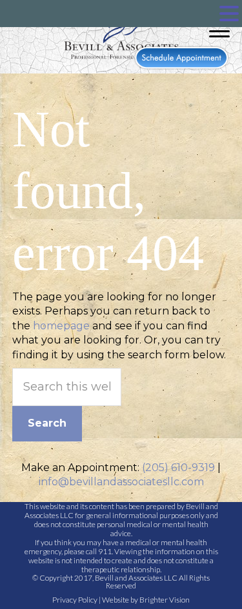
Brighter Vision (164, 599)
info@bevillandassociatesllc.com (121, 482)
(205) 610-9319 (178, 467)
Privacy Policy (74, 599)
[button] (229, 14)
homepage (61, 326)
